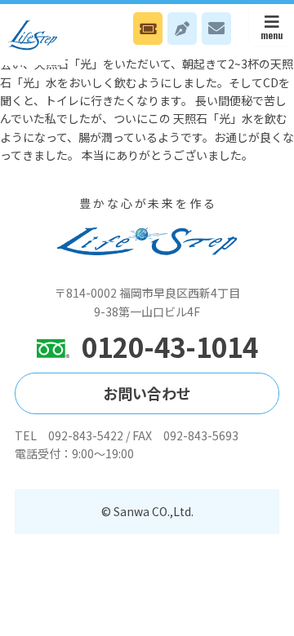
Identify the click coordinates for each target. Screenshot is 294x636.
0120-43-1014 (170, 346)
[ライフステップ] (32, 34)
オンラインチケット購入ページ (148, 28)
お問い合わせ (216, 28)
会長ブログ (182, 28)
